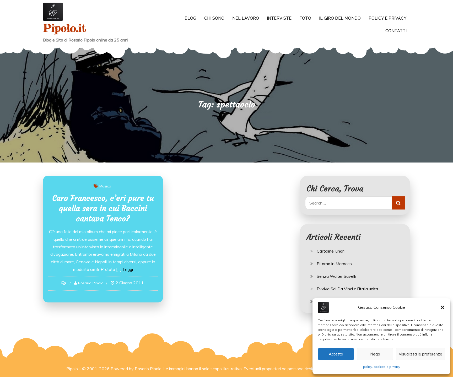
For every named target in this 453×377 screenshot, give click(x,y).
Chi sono (214, 18)
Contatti (396, 30)
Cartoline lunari (330, 251)
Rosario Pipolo (91, 283)
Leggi (128, 269)
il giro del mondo (340, 18)
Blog (190, 18)
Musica (105, 186)
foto (305, 18)
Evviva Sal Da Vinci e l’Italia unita (347, 288)
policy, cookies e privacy (381, 367)
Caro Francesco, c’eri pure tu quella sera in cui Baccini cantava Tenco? (103, 208)
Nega (375, 354)
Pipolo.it (64, 28)
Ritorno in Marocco (334, 263)
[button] (442, 307)
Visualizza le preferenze (420, 354)
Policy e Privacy (388, 18)
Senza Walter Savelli (336, 276)
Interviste (279, 18)
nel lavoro (245, 18)
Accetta (336, 354)
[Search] (398, 203)
